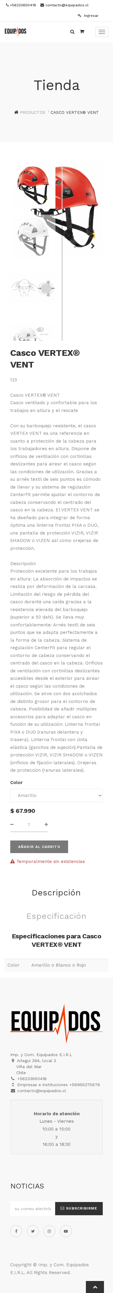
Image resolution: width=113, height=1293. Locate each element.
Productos (33, 112)
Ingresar (91, 16)
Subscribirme (80, 1208)
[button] (90, 243)
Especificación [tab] (56, 916)
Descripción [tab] (56, 893)
